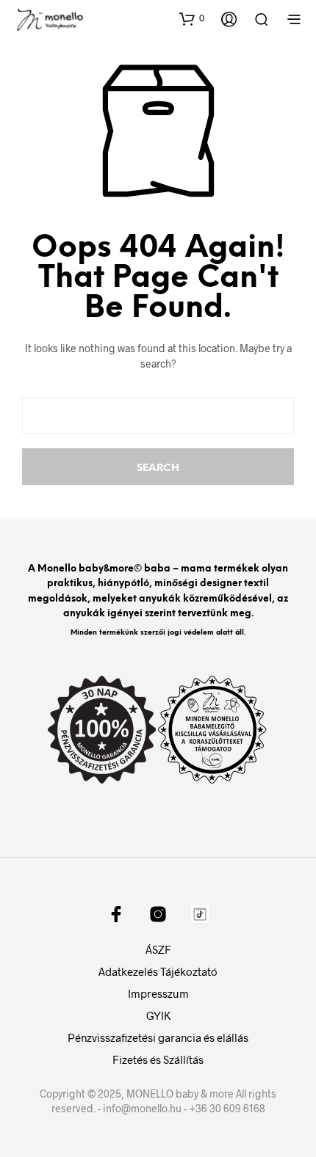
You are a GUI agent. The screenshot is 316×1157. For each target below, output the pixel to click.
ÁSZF (158, 949)
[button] (191, 18)
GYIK (158, 1015)
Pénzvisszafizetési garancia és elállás (158, 1037)
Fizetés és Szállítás (158, 1059)
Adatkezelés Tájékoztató (158, 971)
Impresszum (158, 993)
